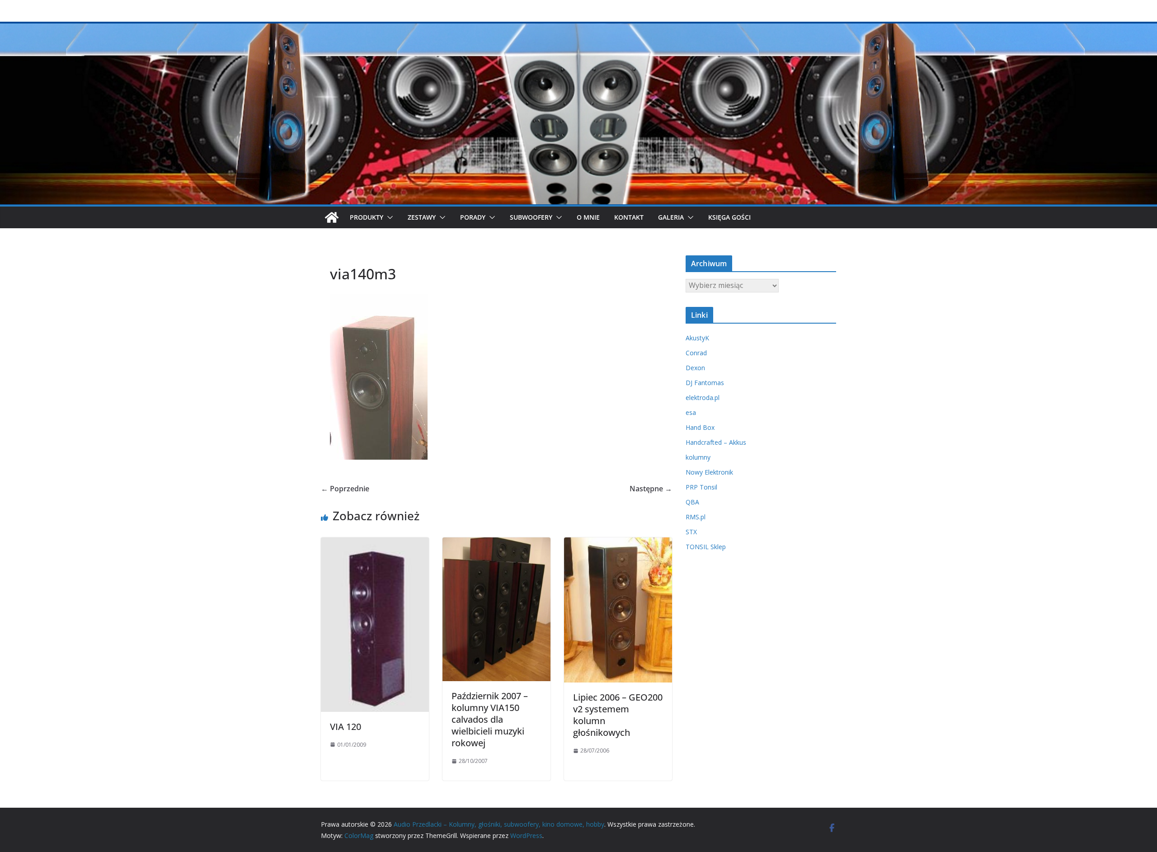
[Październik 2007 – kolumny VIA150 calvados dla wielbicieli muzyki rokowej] (496, 544)
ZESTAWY (422, 217)
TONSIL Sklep (706, 546)
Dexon (695, 367)
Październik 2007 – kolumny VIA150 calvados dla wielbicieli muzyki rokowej (490, 719)
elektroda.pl (703, 397)
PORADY (472, 217)
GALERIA (671, 217)
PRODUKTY (366, 217)
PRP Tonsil (701, 487)
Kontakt (629, 217)
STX (691, 531)
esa (691, 412)
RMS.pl (695, 517)
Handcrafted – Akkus (716, 442)
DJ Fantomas (705, 382)
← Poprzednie (345, 489)
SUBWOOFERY (531, 217)
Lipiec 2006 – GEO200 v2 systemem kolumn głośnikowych (618, 715)
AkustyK (697, 338)
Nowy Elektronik (709, 472)
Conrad (696, 352)
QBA (692, 502)
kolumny (698, 457)
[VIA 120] (375, 544)
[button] (388, 217)
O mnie (588, 217)
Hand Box (700, 427)
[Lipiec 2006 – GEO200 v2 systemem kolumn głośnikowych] (618, 544)
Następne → (651, 489)
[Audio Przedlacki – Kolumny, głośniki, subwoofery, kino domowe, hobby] (578, 28)
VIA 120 (345, 726)
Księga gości (729, 217)
